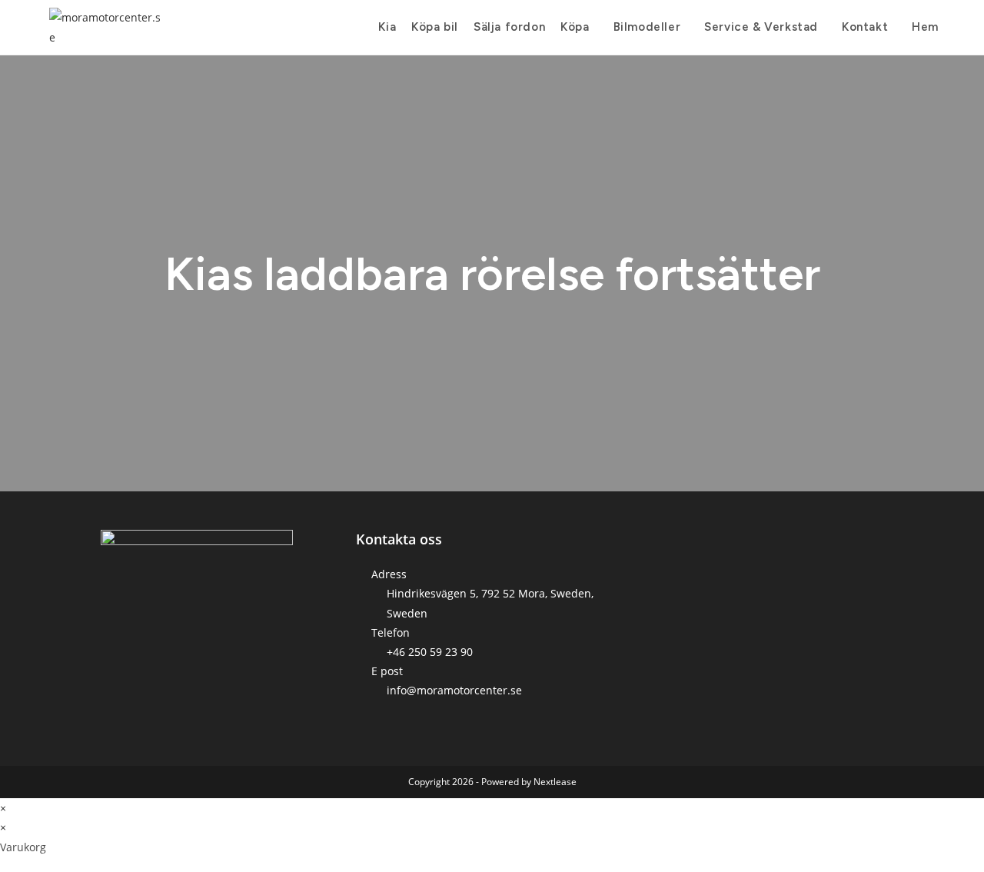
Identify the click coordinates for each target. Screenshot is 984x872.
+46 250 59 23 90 (430, 651)
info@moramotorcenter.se (454, 690)
